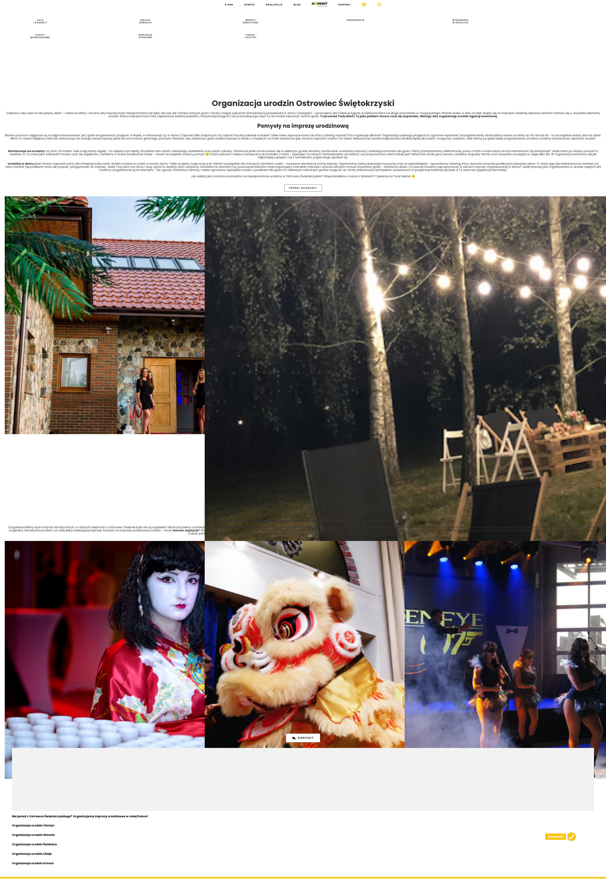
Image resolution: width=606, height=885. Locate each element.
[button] (571, 836)
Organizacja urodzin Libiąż (32, 854)
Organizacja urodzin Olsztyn (33, 825)
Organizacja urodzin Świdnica (34, 844)
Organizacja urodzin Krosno (33, 863)
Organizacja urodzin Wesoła (33, 835)
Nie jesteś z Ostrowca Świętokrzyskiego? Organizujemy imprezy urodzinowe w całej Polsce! (80, 816)
